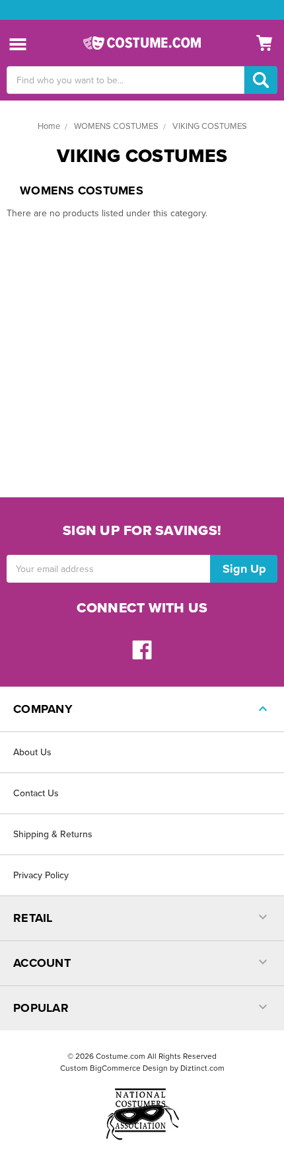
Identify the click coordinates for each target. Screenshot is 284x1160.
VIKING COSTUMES (209, 126)
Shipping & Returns (52, 834)
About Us (32, 752)
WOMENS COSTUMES (116, 126)
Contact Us (36, 793)
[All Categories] (18, 43)
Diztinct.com (202, 1068)
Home (49, 126)
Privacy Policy (41, 875)
